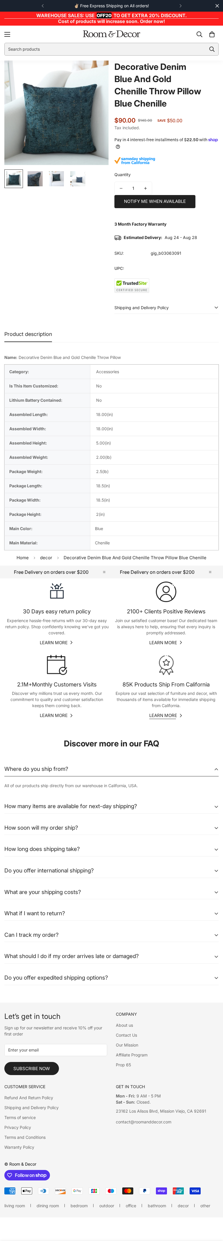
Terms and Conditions (25, 1137)
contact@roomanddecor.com (143, 1121)
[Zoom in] (96, 72)
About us (124, 1025)
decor (46, 557)
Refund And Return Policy (28, 1097)
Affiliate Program (132, 1054)
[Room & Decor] (111, 34)
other (205, 1205)
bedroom (79, 1205)
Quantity (122, 174)
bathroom (157, 1205)
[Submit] (212, 49)
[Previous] (42, 6)
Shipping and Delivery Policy (31, 1107)
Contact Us (126, 1035)
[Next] (180, 6)
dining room (48, 1205)
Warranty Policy (19, 1147)
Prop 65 (123, 1064)
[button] (212, 34)
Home (23, 557)
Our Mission (127, 1044)
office (131, 1205)
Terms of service (20, 1117)
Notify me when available (155, 201)
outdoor (106, 1205)
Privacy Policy (17, 1127)
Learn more (54, 642)
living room (14, 1205)
